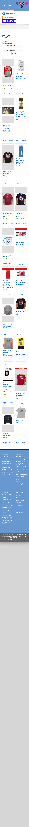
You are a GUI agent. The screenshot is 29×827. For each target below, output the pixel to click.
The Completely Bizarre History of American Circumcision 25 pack (20, 114)
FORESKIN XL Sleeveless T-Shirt (7, 352)
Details (11, 93)
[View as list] (15, 53)
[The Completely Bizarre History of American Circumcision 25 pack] (21, 103)
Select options (5, 94)
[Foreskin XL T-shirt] (21, 412)
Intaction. (14, 539)
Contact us (19, 509)
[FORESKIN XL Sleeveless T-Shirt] (8, 343)
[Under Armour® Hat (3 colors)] (8, 419)
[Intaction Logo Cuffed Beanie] (8, 310)
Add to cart (18, 94)
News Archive (19, 505)
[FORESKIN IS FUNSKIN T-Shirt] (8, 157)
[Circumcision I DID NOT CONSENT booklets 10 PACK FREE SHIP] (8, 110)
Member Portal (20, 492)
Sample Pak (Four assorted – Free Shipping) (21, 282)
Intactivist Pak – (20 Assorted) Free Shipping (21, 242)
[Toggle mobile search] (23, 12)
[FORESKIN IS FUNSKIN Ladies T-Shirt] (21, 303)
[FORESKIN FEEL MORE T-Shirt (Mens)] (8, 199)
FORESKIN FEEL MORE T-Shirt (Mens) (8, 215)
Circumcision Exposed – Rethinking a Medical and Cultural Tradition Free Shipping (7, 388)
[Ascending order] (21, 46)
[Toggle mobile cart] (20, 12)
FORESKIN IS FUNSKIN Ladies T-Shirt (21, 313)
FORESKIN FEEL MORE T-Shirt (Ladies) (21, 395)
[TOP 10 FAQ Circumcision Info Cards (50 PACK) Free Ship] (21, 65)
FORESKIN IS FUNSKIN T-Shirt (7, 173)
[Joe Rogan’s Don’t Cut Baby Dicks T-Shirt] (21, 199)
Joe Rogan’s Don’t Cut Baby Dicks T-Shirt (20, 215)
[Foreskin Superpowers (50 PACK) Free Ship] (21, 343)
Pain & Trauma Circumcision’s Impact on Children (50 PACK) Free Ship (8, 284)
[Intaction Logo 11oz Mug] (8, 240)
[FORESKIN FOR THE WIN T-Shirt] (8, 71)
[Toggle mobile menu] (26, 12)
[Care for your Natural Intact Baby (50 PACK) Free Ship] (21, 151)
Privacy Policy (19, 512)
